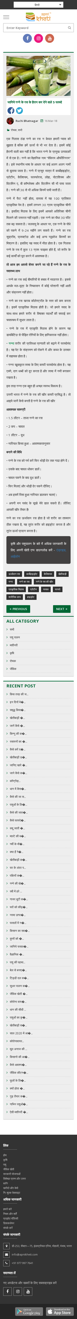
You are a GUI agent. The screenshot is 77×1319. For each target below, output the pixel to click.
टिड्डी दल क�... (19, 978)
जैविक (13, 669)
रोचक (14, 130)
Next (60, 609)
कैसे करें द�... (17, 749)
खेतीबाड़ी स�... (18, 1025)
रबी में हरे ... (16, 891)
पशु (4, 1164)
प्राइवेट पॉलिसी (10, 1218)
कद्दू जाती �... (17, 828)
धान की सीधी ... (18, 1009)
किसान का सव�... (20, 931)
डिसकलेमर (8, 1223)
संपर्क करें (8, 1228)
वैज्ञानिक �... (17, 954)
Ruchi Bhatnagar (27, 121)
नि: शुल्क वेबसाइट (11, 1193)
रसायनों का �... (18, 741)
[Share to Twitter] (19, 110)
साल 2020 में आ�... (21, 1033)
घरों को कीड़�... (19, 907)
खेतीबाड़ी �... (17, 718)
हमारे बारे (7, 1209)
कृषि (12, 653)
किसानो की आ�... (20, 1057)
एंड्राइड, (61, 550)
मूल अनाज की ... (18, 1049)
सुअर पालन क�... (20, 986)
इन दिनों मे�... (18, 702)
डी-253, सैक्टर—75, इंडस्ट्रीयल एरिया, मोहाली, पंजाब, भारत (42, 1246)
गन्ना (11, 581)
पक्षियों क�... (17, 875)
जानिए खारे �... (18, 765)
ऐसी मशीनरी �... (19, 1112)
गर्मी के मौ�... (17, 844)
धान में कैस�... (18, 789)
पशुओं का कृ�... (18, 1017)
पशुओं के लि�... (18, 804)
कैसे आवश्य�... (18, 1065)
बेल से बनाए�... (18, 970)
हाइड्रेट (30, 597)
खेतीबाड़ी (62, 574)
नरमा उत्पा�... (18, 915)
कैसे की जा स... (18, 797)
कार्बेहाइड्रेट (31, 574)
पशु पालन (15, 637)
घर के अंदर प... (18, 868)
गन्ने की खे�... (18, 883)
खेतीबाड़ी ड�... (18, 757)
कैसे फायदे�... (18, 820)
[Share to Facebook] (10, 110)
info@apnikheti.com (25, 1254)
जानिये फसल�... (19, 946)
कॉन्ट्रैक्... (15, 781)
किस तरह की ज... (19, 694)
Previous (20, 609)
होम (5, 1155)
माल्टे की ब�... (18, 836)
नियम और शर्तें (10, 1214)
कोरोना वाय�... (18, 1002)
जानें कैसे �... (17, 726)
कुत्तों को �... (17, 939)
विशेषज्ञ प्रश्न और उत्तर (14, 1178)
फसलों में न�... (18, 923)
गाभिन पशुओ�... (19, 1104)
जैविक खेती (8, 1169)
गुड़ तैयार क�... (18, 1096)
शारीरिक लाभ (15, 597)
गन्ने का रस (24, 581)
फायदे (57, 589)
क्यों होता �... (17, 1088)
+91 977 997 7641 (22, 1263)
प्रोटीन (33, 589)
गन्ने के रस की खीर (44, 581)
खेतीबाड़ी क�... (18, 860)
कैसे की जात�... (19, 812)
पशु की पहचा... (17, 962)
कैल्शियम (48, 574)
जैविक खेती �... (19, 994)
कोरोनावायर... (17, 1041)
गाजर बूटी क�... (19, 899)
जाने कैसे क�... (18, 773)
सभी (20, 130)
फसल (46, 589)
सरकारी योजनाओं (12, 1174)
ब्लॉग (5, 1183)
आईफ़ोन (15, 556)
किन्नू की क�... (18, 734)
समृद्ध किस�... (18, 710)
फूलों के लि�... (18, 1080)
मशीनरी (14, 645)
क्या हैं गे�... (16, 852)
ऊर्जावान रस (14, 574)
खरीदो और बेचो (10, 1188)
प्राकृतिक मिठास (16, 589)
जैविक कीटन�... (19, 1073)
